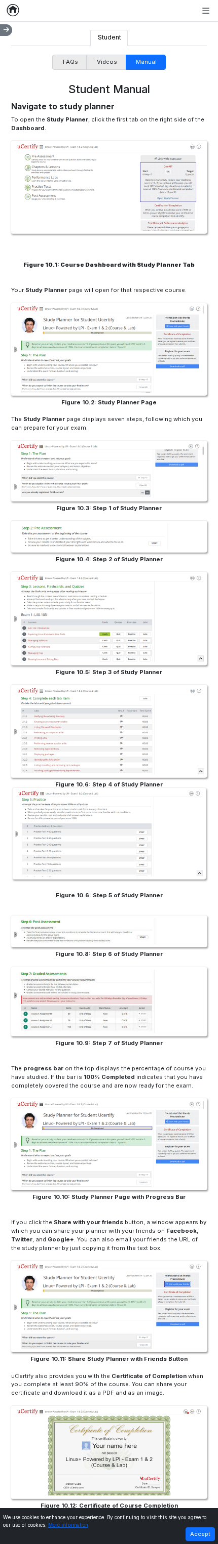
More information (68, 1525)
